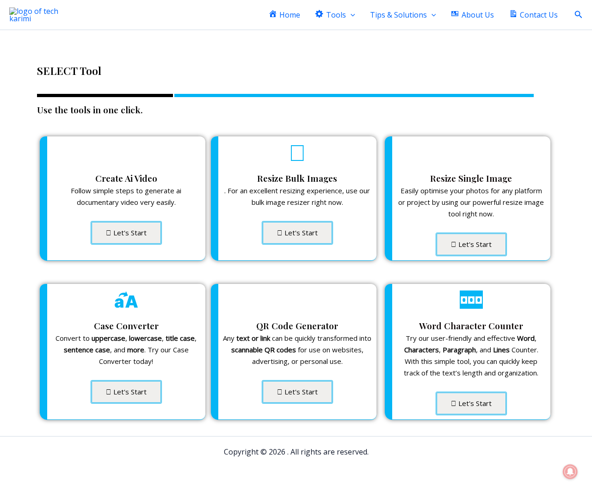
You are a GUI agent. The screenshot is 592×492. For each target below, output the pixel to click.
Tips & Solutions (398, 15)
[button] (350, 15)
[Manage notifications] (570, 471)
